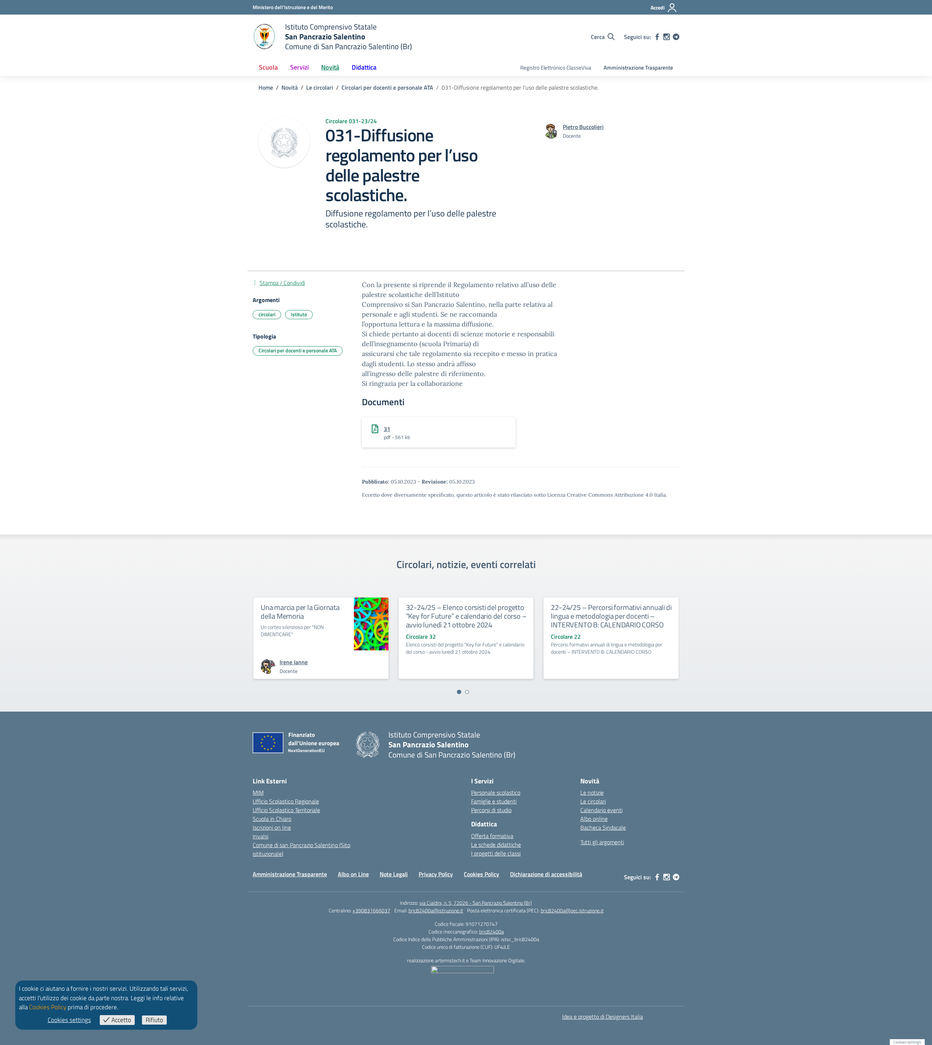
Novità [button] (330, 67)
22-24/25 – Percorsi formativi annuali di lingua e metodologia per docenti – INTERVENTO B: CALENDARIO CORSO (611, 616)
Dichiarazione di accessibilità (546, 874)
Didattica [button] (364, 67)
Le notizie (592, 792)
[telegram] (676, 37)
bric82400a (491, 931)
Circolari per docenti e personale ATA (297, 350)
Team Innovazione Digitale (497, 960)
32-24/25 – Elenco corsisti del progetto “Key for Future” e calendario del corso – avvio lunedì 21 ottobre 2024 (466, 616)
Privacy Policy (436, 874)
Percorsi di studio (491, 810)
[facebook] (657, 37)
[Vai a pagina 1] (459, 692)
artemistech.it (450, 960)
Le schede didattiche (496, 844)
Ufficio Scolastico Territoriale (286, 810)
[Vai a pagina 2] (467, 692)
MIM (258, 792)
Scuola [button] (268, 67)
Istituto (299, 314)
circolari (266, 314)
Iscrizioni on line (272, 827)
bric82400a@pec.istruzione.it (572, 910)
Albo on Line (353, 874)
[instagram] (666, 37)
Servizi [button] (299, 67)
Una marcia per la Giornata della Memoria (300, 612)
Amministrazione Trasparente (638, 67)
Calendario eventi (601, 810)
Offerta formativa (492, 835)
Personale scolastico (495, 792)
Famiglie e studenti (494, 801)
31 (387, 428)
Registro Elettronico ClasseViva (555, 67)
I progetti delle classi (496, 853)
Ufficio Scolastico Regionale (286, 801)
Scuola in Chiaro (272, 818)
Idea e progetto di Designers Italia (602, 1016)
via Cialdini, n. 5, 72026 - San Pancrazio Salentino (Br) (475, 903)
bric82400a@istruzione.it (435, 910)
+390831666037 (371, 910)
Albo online (594, 818)
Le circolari (593, 801)
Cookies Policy (481, 874)
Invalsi (260, 836)
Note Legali (394, 874)
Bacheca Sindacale (603, 827)
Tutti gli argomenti (602, 842)
